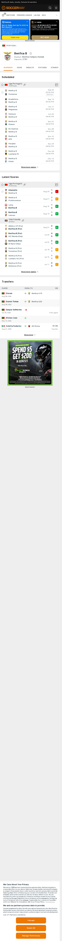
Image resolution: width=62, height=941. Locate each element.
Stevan (9, 294)
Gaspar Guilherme (14, 311)
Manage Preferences (31, 936)
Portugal (11, 47)
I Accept (31, 920)
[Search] (50, 7)
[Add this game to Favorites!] (2, 93)
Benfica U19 (37, 294)
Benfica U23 (37, 302)
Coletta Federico (13, 327)
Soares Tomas (12, 302)
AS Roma (36, 327)
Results (30, 69)
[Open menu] (56, 7)
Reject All (31, 928)
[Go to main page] (15, 8)
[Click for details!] (30, 93)
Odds (19, 69)
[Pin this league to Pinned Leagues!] (24, 85)
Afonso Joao (11, 319)
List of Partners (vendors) (14, 915)
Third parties (50, 902)
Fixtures (42, 69)
